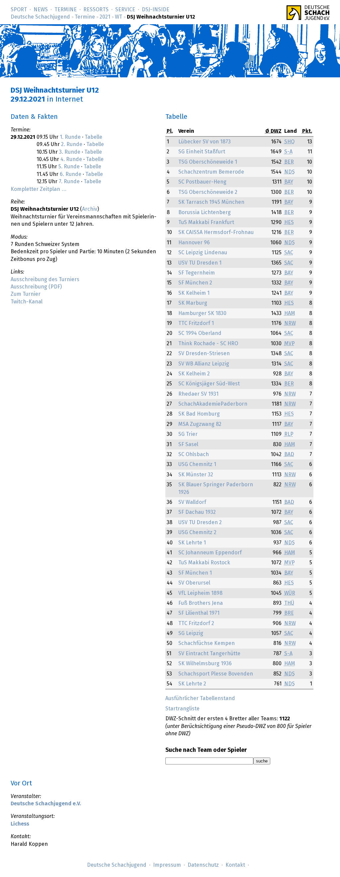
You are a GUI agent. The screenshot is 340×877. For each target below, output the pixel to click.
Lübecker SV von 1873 (204, 141)
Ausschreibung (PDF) (36, 286)
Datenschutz (203, 865)
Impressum (167, 865)
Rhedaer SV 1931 (198, 394)
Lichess (20, 824)
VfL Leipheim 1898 (200, 593)
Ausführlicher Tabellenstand (200, 698)
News (41, 9)
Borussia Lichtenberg (204, 212)
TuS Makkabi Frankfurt (206, 222)
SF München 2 (195, 282)
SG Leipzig (190, 633)
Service (125, 9)
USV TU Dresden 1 (199, 263)
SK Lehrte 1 (192, 542)
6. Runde (70, 174)
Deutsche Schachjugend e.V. (46, 803)
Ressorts (96, 9)
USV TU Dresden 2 (200, 522)
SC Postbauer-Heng (202, 182)
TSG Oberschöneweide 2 (207, 192)
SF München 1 (195, 573)
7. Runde (69, 181)
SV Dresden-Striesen (204, 353)
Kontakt (235, 865)
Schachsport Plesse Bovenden (215, 674)
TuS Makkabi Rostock (204, 562)
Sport (19, 9)
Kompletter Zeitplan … (39, 189)
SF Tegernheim (196, 273)
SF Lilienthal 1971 (198, 613)
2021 (105, 17)
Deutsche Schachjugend (40, 17)
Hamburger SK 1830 (202, 313)
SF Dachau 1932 (197, 512)
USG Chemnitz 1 (197, 464)
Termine (65, 9)
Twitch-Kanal (26, 301)
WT (118, 17)
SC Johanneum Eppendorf (210, 552)
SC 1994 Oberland (199, 333)
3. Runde (69, 152)
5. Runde (69, 166)
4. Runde (71, 159)
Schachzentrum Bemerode (211, 172)
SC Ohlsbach (193, 454)
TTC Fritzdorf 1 (196, 323)
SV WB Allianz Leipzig (203, 363)
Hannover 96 (194, 242)
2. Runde (71, 144)
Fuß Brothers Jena (200, 603)
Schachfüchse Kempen (206, 643)
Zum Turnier (26, 294)
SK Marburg (192, 303)
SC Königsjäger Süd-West (209, 383)
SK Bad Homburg (199, 414)
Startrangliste (182, 708)
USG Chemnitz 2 (197, 532)
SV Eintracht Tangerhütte (209, 653)
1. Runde (70, 137)
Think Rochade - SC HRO (208, 343)
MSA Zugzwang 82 (199, 424)
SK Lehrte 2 (192, 683)
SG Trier (188, 434)
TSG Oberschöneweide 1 (207, 162)
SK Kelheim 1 (194, 293)
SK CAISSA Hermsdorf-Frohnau (216, 232)
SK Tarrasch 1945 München (211, 202)
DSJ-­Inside (155, 9)
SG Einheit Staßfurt (201, 151)
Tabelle (93, 137)
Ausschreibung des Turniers (45, 279)
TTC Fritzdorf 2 (196, 623)
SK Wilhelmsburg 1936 (205, 663)
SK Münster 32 (195, 474)
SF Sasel (188, 444)
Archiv (89, 209)
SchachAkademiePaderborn (212, 404)
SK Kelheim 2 (194, 373)
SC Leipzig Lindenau (202, 252)
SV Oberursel (194, 583)
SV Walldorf (192, 502)
